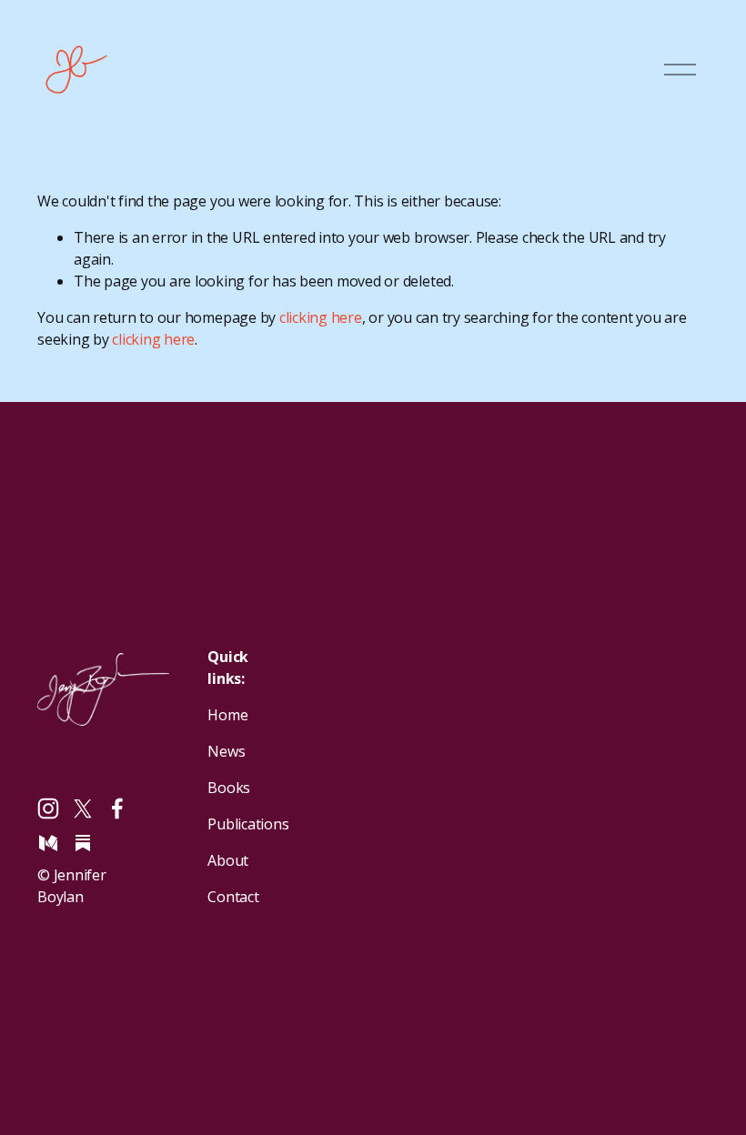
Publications (247, 824)
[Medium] (48, 843)
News (226, 751)
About (227, 860)
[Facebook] (117, 808)
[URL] (83, 843)
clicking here (320, 317)
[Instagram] (48, 808)
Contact (232, 897)
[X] (83, 808)
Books (228, 788)
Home (227, 715)
